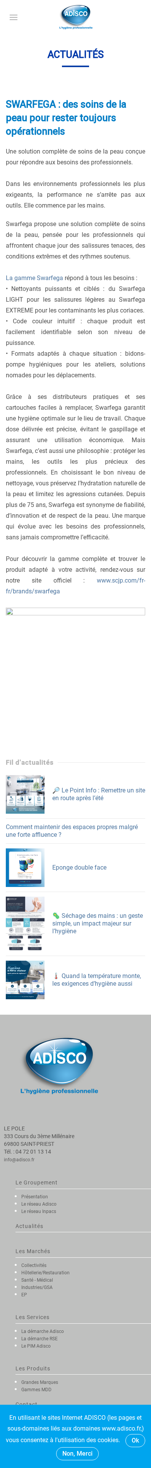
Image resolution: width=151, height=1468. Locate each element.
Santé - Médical (37, 1280)
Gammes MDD (36, 1389)
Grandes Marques (39, 1382)
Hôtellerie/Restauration (45, 1272)
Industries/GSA (37, 1287)
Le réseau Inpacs (38, 1211)
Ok (135, 1440)
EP (24, 1294)
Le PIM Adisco (36, 1346)
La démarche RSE (39, 1338)
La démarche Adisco (42, 1331)
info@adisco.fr (19, 1159)
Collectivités (33, 1265)
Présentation (34, 1196)
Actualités (29, 1226)
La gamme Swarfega (34, 278)
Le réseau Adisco (39, 1204)
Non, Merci (77, 1453)
